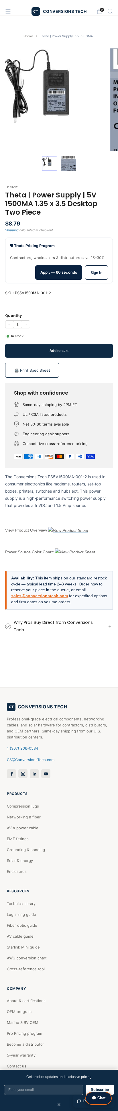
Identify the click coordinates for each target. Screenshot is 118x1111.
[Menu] (8, 11)
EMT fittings (18, 838)
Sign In (97, 272)
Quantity (13, 315)
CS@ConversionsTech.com (30, 759)
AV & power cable (22, 828)
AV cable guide (20, 936)
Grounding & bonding (26, 849)
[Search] (110, 11)
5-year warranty (21, 1055)
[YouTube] (45, 773)
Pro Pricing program (24, 1033)
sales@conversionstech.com (39, 596)
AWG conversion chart (27, 958)
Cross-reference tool (26, 969)
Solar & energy (20, 860)
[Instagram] (22, 773)
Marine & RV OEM (22, 1022)
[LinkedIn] (34, 773)
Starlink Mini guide (23, 947)
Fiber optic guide (22, 925)
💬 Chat (98, 1098)
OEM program (19, 1011)
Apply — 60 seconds (58, 272)
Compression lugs (23, 806)
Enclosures (17, 871)
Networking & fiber (24, 817)
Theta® (11, 187)
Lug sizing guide (21, 914)
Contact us (16, 1066)
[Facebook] (11, 773)
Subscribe (100, 1090)
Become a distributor (25, 1044)
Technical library (21, 903)
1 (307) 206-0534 (22, 748)
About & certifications (26, 1000)
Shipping (12, 230)
